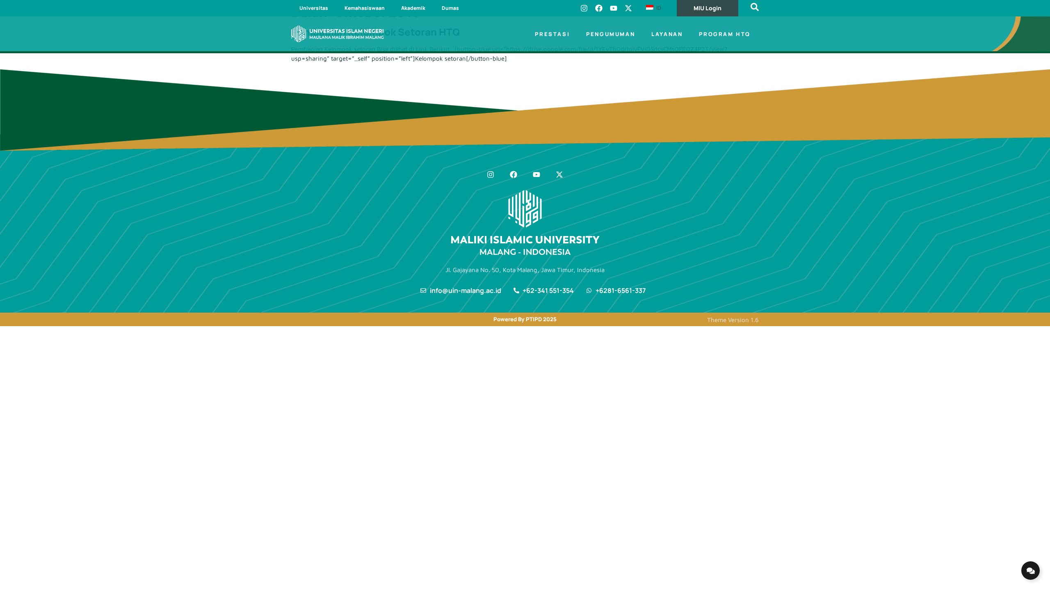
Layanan (666, 34)
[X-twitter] (628, 8)
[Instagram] (584, 8)
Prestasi (552, 34)
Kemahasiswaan (365, 8)
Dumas (450, 8)
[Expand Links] (1030, 570)
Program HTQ (725, 34)
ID (658, 8)
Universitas (313, 8)
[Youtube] (613, 8)
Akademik (413, 8)
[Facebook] (598, 8)
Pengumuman (610, 34)
